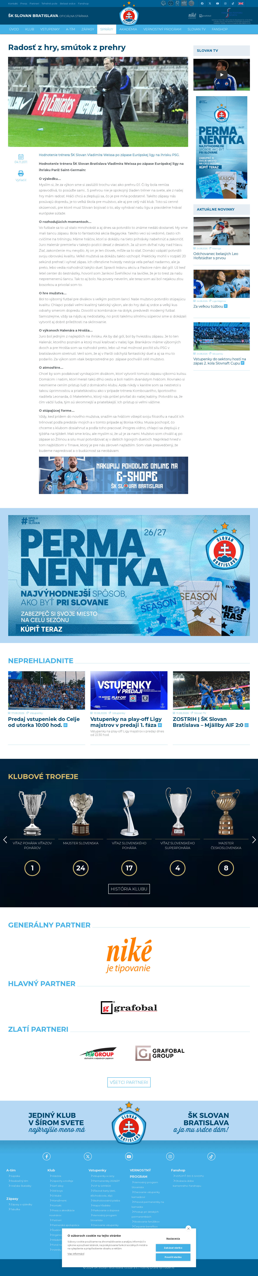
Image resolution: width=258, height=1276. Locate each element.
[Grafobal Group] (160, 1053)
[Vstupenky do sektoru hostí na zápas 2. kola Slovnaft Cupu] (221, 336)
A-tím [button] (70, 29)
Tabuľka (15, 1209)
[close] (188, 1228)
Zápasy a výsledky (21, 1204)
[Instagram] (225, 3)
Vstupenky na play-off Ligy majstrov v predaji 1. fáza (126, 722)
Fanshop (83, 3)
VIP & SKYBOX (102, 1185)
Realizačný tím (19, 1180)
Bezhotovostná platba (106, 1200)
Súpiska (15, 1176)
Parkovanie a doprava (106, 1210)
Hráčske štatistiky (21, 1185)
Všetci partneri (129, 1082)
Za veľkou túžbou (208, 306)
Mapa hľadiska (101, 1205)
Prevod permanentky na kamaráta (148, 1204)
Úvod (14, 29)
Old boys (57, 1190)
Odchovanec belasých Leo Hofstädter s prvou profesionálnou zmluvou (215, 256)
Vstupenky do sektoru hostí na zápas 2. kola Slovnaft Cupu (219, 361)
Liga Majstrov (219, 301)
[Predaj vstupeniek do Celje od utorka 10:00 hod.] (46, 690)
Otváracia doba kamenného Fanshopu (187, 1183)
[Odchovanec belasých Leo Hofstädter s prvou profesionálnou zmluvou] (221, 231)
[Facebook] (202, 3)
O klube (56, 1195)
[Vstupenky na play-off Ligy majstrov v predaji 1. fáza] (128, 690)
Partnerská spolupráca (65, 1225)
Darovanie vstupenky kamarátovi (104, 1228)
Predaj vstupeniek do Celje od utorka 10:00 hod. (44, 722)
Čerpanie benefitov (146, 1226)
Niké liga (216, 248)
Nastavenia (173, 1238)
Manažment (59, 1200)
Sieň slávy (57, 1185)
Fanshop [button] (220, 29)
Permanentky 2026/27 (106, 1180)
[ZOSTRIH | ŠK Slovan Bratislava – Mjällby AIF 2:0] (211, 690)
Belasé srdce (67, 3)
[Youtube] (217, 3)
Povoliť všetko (173, 1257)
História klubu (129, 888)
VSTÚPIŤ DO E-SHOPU (189, 1176)
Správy (106, 29)
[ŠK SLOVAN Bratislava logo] (129, 13)
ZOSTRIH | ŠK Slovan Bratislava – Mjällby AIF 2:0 (209, 722)
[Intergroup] (98, 1053)
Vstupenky (217, 353)
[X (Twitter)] (209, 3)
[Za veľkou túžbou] (221, 284)
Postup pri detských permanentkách (145, 1214)
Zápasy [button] (87, 29)
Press (23, 3)
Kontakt (56, 1205)
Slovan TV (200, 713)
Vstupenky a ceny (103, 1176)
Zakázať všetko (173, 1248)
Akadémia (128, 29)
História (56, 1176)
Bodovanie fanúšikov (147, 1221)
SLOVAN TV (197, 29)
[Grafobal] (129, 1008)
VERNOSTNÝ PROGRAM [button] (162, 29)
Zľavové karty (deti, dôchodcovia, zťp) (102, 1193)
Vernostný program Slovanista (103, 1218)
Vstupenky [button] (50, 29)
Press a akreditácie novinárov (62, 1213)
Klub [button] (29, 29)
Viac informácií (76, 1253)
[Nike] (128, 955)
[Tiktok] (232, 3)
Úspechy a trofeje (62, 1180)
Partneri (56, 1220)
